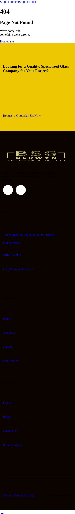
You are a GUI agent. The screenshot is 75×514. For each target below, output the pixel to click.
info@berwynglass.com (18, 269)
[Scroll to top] (2, 512)
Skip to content (9, 1)
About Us (9, 332)
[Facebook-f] (8, 190)
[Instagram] (21, 190)
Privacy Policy (12, 445)
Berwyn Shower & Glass (18, 495)
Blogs (6, 417)
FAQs (7, 403)
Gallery (7, 347)
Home (7, 318)
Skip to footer (27, 1)
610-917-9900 (12, 255)
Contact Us (10, 431)
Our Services (11, 361)
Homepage (7, 41)
